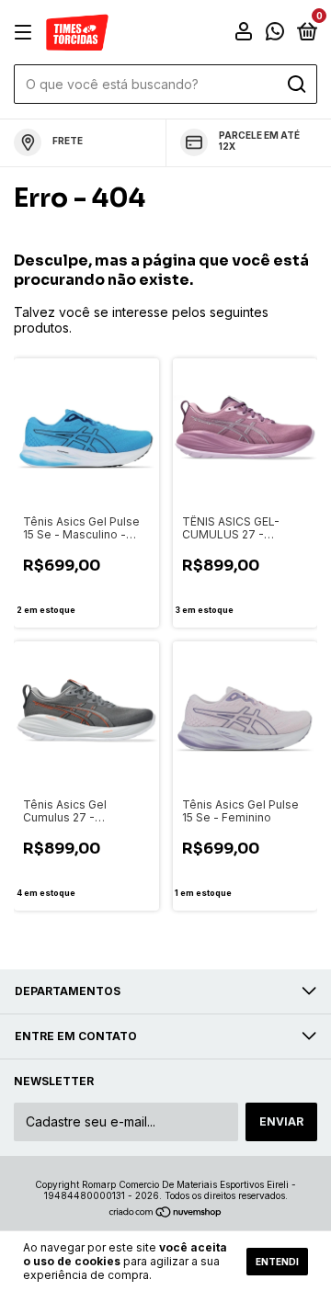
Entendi (277, 1261)
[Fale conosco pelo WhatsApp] (275, 33)
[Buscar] (295, 84)
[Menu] (26, 33)
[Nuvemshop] (165, 1213)
